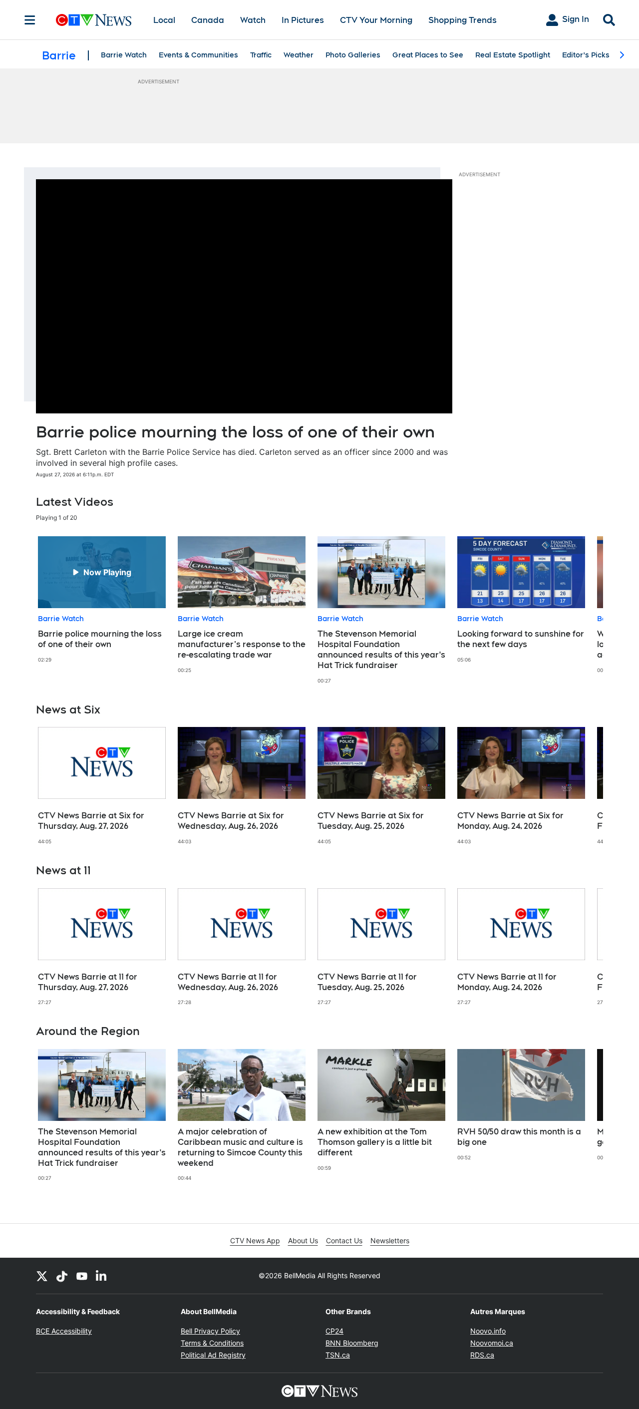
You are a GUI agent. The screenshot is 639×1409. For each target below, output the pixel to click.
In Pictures (303, 20)
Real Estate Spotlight (512, 55)
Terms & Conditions (212, 1343)
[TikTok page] (62, 1276)
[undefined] (102, 599)
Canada (207, 20)
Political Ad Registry (213, 1355)
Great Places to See (427, 55)
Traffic (261, 55)
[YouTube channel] (82, 1276)
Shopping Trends (462, 20)
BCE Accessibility (64, 1331)
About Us (303, 1240)
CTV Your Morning (376, 20)
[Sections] (30, 20)
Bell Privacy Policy (210, 1331)
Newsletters (389, 1240)
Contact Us (344, 1240)
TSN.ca (337, 1355)
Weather (299, 55)
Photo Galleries (352, 55)
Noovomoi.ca (491, 1343)
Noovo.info (488, 1331)
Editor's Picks (586, 55)
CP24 (334, 1331)
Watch (253, 20)
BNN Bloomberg (351, 1343)
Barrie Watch (124, 55)
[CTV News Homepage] (93, 20)
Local (164, 20)
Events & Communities (198, 55)
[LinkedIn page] (102, 1276)
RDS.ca (482, 1355)
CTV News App (255, 1240)
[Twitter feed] (42, 1276)
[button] (583, 610)
